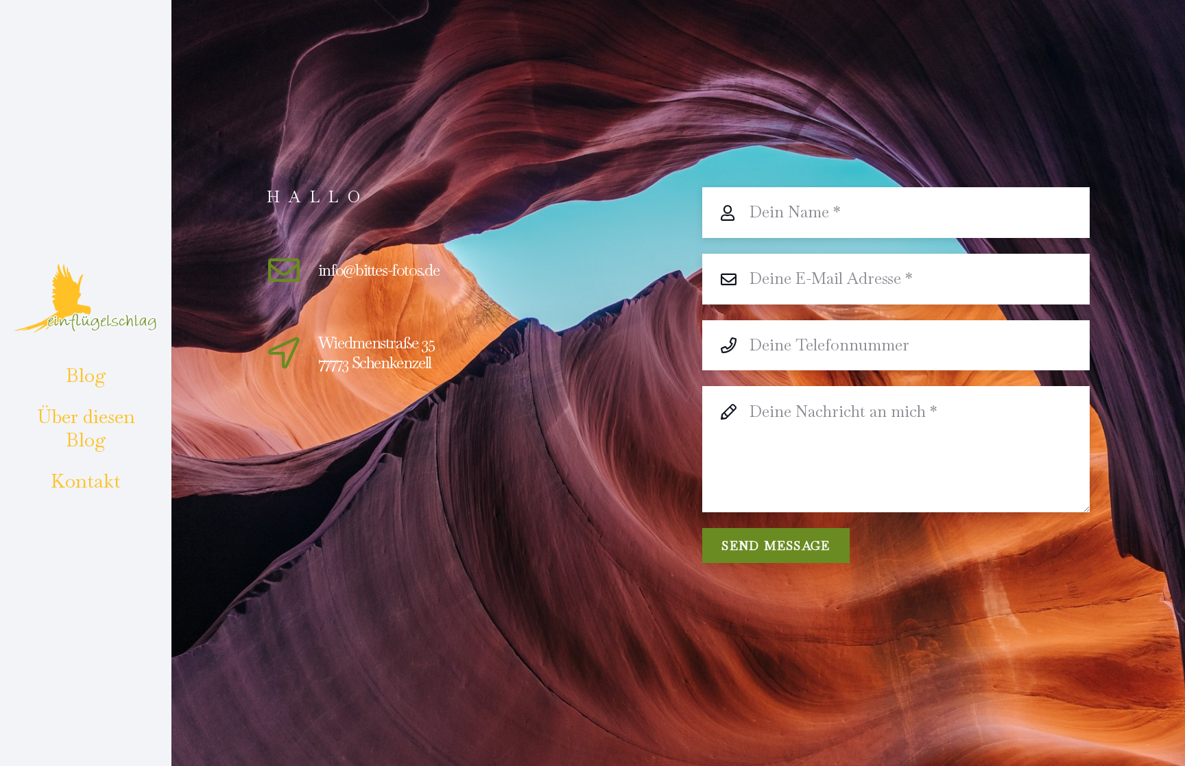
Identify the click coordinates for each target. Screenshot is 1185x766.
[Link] (85, 298)
